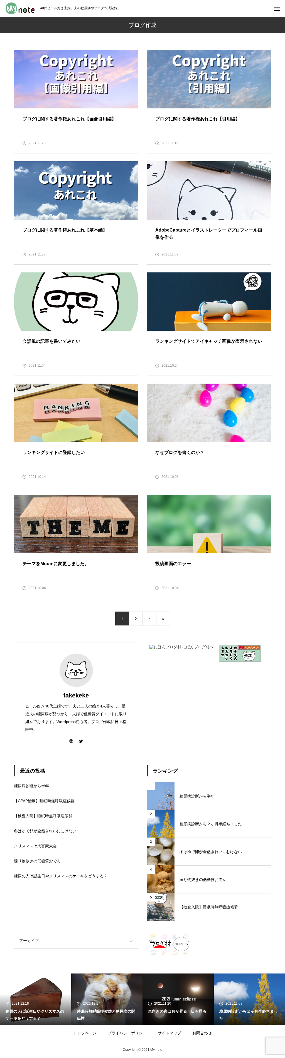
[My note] (20, 8)
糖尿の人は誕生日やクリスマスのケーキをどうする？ (60, 876)
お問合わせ (202, 1033)
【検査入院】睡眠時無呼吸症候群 (43, 816)
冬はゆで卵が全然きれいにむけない (45, 831)
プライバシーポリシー (127, 1033)
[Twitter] (81, 741)
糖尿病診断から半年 (31, 786)
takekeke (76, 695)
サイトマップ (169, 1033)
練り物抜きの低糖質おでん (37, 861)
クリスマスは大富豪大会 (35, 846)
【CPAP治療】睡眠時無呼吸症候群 (44, 801)
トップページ (85, 1033)
